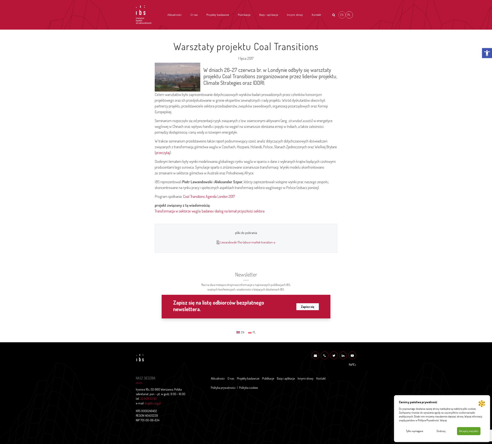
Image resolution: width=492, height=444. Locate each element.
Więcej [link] (443, 420)
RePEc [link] (352, 365)
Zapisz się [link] (307, 307)
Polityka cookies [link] (248, 388)
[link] (487, 53)
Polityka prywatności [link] (223, 388)
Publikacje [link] (244, 15)
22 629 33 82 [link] (148, 399)
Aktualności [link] (174, 15)
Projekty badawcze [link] (217, 15)
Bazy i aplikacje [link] (268, 15)
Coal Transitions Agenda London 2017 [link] (209, 196)
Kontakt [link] (316, 15)
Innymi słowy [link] (295, 15)
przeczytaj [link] (163, 152)
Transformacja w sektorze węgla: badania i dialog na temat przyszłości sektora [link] (209, 210)
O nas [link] (194, 15)
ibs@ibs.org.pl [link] (153, 403)
